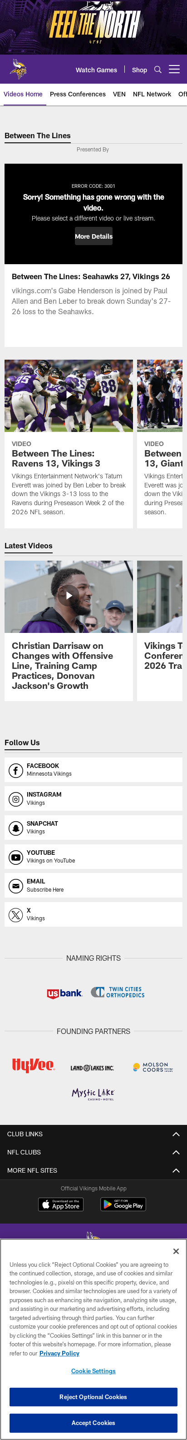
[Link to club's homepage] (18, 65)
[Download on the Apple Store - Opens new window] (60, 1205)
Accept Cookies (94, 1422)
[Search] (158, 69)
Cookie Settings (93, 1371)
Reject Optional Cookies (93, 1396)
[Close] (176, 1251)
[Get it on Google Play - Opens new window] (123, 1209)
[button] (94, 236)
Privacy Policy (59, 1353)
